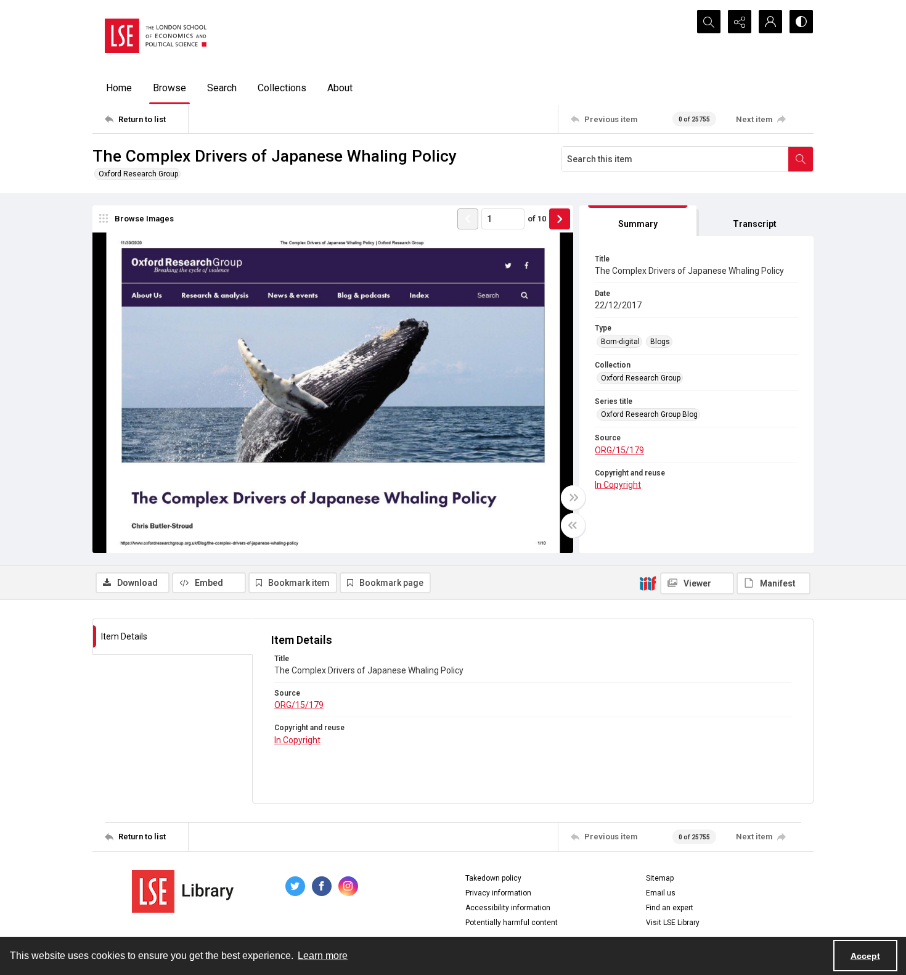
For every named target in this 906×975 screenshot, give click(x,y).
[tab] (637, 221)
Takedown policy (493, 878)
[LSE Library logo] (183, 891)
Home (119, 88)
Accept (865, 956)
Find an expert (669, 907)
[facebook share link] (322, 886)
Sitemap (660, 878)
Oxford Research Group (138, 174)
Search (222, 88)
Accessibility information (507, 907)
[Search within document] (800, 159)
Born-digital (620, 341)
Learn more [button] (323, 955)
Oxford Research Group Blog (649, 414)
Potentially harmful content (511, 922)
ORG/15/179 (619, 450)
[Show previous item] (467, 218)
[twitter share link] (295, 886)
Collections (282, 88)
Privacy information (498, 893)
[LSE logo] (155, 36)
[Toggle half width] (573, 525)
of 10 (537, 218)
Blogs (660, 341)
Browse (169, 88)
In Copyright (618, 485)
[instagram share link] (348, 886)
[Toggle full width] (573, 497)
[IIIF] (648, 582)
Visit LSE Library (673, 922)
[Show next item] (559, 218)
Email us (660, 893)
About (340, 88)
